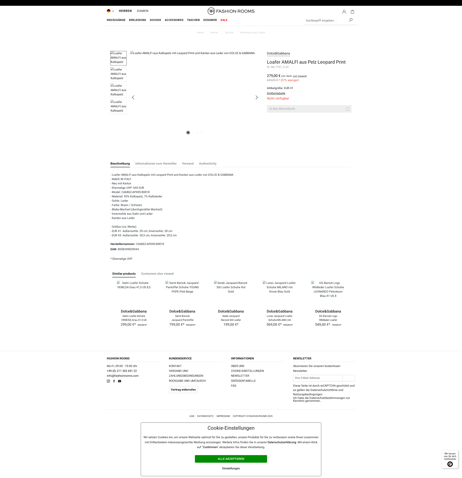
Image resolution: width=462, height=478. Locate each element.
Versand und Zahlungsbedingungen (186, 373)
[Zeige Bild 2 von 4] (193, 133)
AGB (191, 416)
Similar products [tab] (124, 273)
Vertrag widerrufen (183, 390)
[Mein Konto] (344, 11)
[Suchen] (350, 19)
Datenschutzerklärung (282, 442)
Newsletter (240, 376)
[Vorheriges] (133, 97)
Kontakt (175, 366)
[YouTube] (120, 381)
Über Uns (237, 366)
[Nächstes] (257, 97)
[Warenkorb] (352, 11)
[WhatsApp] (126, 381)
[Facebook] (114, 381)
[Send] (349, 378)
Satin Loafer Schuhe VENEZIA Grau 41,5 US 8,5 (134, 317)
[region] (185, 97)
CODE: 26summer (231, 3)
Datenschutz (205, 416)
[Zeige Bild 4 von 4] (202, 133)
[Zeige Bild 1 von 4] (188, 133)
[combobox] (330, 21)
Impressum (223, 416)
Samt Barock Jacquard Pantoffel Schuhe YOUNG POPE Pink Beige (182, 317)
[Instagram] (109, 381)
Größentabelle (243, 381)
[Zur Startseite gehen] (231, 11)
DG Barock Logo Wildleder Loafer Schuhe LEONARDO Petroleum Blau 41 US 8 (328, 317)
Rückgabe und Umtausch (187, 381)
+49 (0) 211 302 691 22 (122, 371)
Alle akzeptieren (231, 459)
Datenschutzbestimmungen (327, 398)
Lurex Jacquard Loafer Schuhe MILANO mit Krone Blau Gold (279, 317)
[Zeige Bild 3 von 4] (197, 133)
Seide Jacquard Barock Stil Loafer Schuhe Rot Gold (231, 317)
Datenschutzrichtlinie (324, 390)
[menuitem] (109, 11)
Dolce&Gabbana (278, 53)
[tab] (120, 163)
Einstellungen (231, 468)
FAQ (233, 386)
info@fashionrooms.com (123, 376)
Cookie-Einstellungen (247, 371)
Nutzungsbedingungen (307, 394)
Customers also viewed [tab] (157, 273)
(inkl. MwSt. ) (294, 76)
